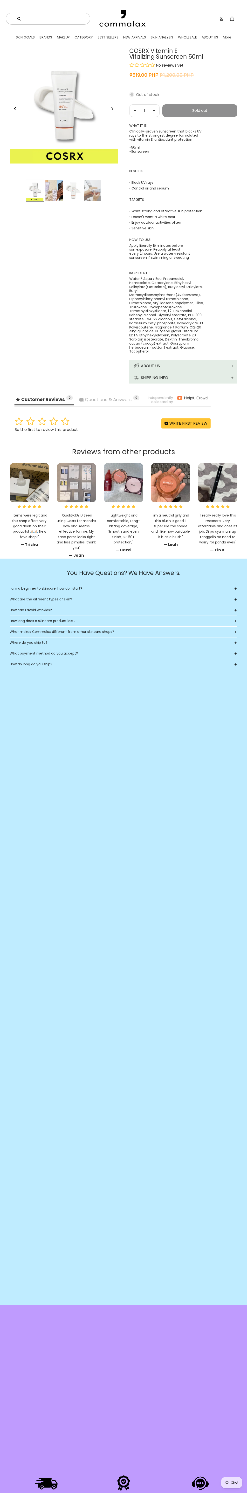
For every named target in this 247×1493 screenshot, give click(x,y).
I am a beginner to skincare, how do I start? (46, 588)
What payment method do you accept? (44, 653)
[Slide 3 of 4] (73, 190)
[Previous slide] (14, 109)
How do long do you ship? (31, 664)
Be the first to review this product (46, 429)
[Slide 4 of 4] (92, 190)
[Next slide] (114, 109)
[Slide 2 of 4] (54, 190)
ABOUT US (150, 366)
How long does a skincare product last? (42, 620)
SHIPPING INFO (154, 377)
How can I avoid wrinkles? (31, 610)
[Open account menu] (221, 18)
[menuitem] (227, 37)
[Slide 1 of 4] (35, 190)
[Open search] (19, 18)
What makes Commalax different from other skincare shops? (62, 631)
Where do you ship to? (29, 642)
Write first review (187, 423)
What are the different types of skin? (41, 599)
